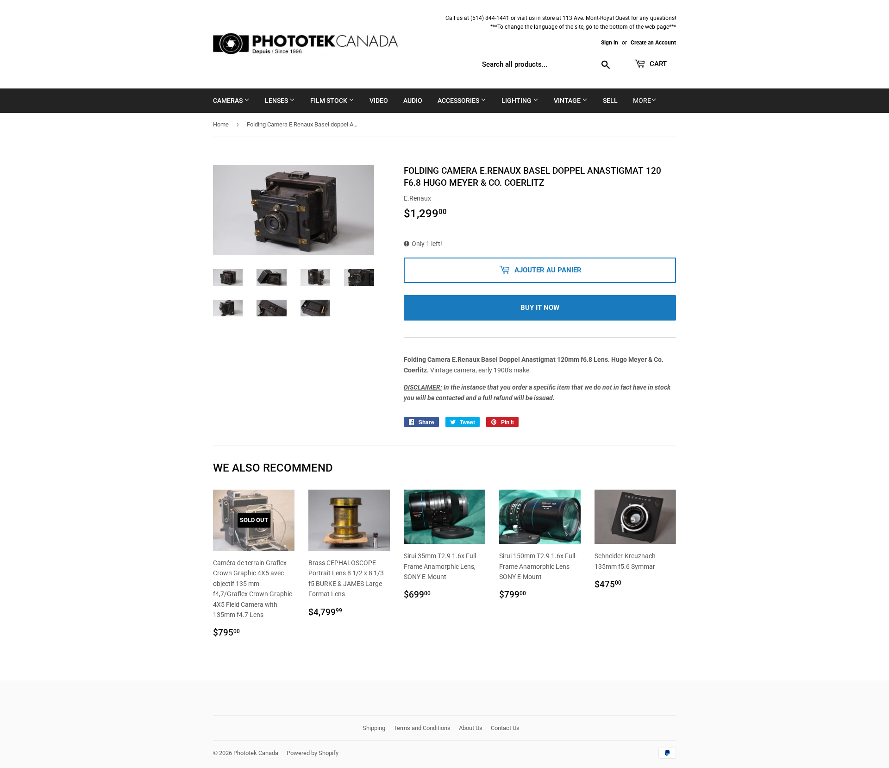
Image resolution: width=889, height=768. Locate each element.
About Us (470, 727)
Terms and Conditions (422, 727)
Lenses (277, 100)
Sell (610, 100)
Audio (412, 100)
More (642, 100)
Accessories (459, 100)
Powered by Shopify (312, 752)
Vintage (568, 100)
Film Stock (329, 100)
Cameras (228, 100)
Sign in (609, 42)
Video (378, 100)
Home (221, 124)
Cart (657, 64)
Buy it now (539, 307)
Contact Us (505, 727)
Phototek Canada (255, 752)
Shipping (374, 727)
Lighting (517, 100)
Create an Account (653, 42)
